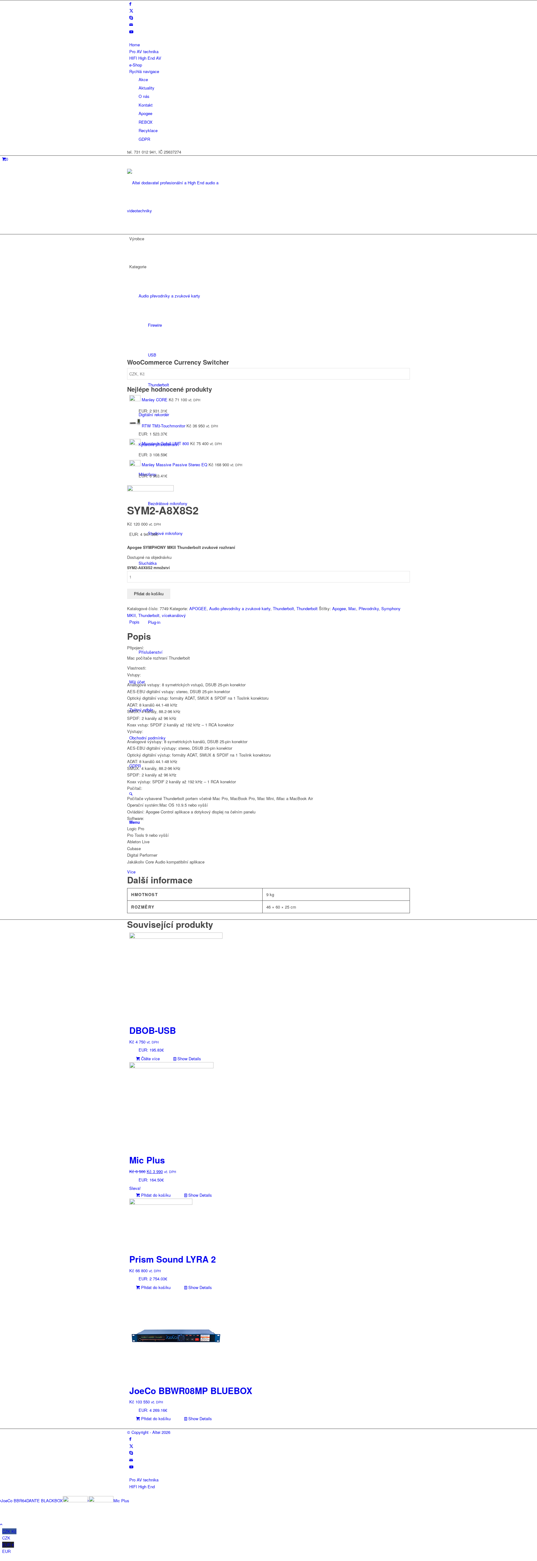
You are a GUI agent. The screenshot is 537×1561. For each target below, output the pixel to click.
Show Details (188, 1058)
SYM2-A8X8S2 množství (148, 567)
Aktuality (146, 88)
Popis (134, 622)
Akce (143, 79)
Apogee (145, 113)
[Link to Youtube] (131, 32)
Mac (352, 608)
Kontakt (146, 105)
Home (134, 45)
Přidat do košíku (148, 594)
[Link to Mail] (131, 24)
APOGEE (198, 608)
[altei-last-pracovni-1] (173, 211)
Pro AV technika (143, 51)
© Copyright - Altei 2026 (148, 1432)
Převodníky (369, 608)
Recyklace (148, 130)
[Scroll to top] (1, 1524)
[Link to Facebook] (130, 4)
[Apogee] (150, 490)
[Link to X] (131, 10)
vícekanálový (174, 615)
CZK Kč (9, 1534)
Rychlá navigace (144, 71)
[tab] (269, 622)
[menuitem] (269, 44)
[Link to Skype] (131, 18)
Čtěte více (150, 1058)
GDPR (144, 139)
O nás (144, 96)
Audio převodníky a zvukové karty (239, 608)
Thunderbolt (283, 608)
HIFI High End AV (145, 58)
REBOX (146, 122)
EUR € (8, 1548)
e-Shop (135, 65)
